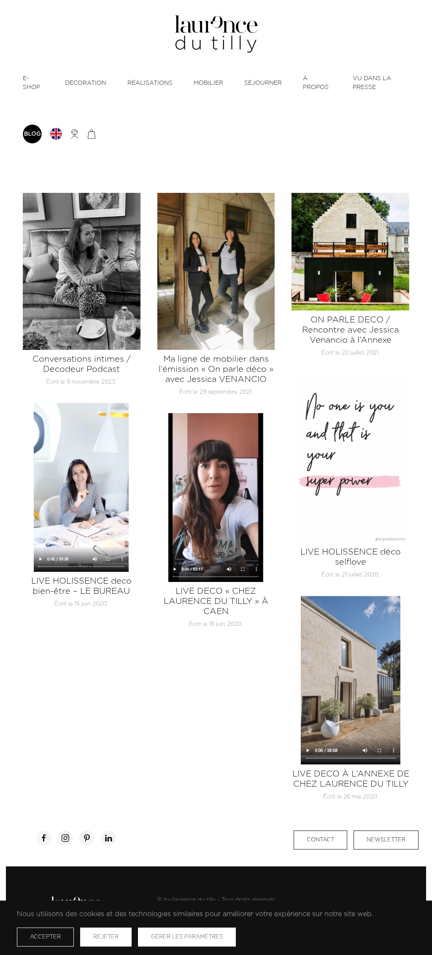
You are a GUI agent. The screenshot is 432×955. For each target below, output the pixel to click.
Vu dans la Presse (372, 83)
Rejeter (106, 937)
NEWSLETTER (386, 840)
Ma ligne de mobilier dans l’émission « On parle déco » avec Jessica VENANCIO (216, 369)
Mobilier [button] (208, 83)
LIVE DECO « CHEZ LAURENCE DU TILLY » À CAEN (216, 601)
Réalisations (150, 83)
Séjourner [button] (263, 83)
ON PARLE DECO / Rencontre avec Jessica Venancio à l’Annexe (350, 330)
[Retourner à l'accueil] (216, 34)
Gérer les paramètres (187, 937)
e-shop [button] (31, 83)
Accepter (45, 937)
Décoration (85, 83)
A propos (316, 83)
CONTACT (320, 840)
